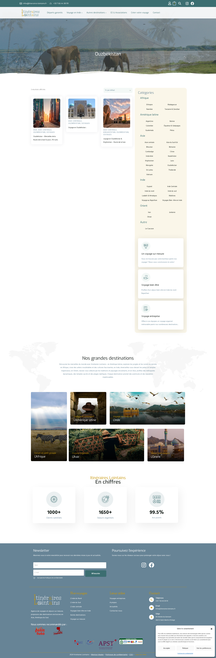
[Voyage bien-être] (145, 277)
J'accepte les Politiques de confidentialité (50, 578)
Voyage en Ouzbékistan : (77, 127)
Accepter (166, 648)
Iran (149, 212)
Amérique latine (149, 115)
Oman (149, 216)
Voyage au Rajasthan (149, 200)
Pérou (172, 130)
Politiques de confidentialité (116, 654)
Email (158, 606)
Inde (142, 180)
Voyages (50, 132)
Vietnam (149, 174)
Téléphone (159, 598)
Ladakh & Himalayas (149, 195)
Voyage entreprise (150, 316)
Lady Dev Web (140, 654)
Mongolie (149, 165)
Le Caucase (149, 228)
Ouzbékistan (39, 132)
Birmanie (172, 147)
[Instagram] (187, 3)
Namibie (149, 109)
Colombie (149, 125)
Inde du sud (172, 191)
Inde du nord (149, 191)
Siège (158, 614)
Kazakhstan (172, 156)
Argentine (149, 121)
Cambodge (149, 151)
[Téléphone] (151, 599)
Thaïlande (172, 170)
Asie (35, 130)
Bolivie (172, 121)
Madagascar (172, 104)
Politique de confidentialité (185, 653)
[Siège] (151, 617)
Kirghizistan (109, 132)
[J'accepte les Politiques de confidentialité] (34, 578)
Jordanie (172, 212)
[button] (211, 629)
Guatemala (149, 130)
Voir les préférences (204, 648)
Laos (172, 160)
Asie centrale (45, 130)
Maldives (172, 195)
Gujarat (149, 186)
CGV (131, 654)
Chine (172, 151)
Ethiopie (149, 104)
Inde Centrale (172, 186)
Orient (143, 206)
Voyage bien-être (150, 285)
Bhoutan (149, 147)
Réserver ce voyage (48, 123)
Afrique (144, 98)
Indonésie (149, 156)
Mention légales (97, 654)
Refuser (185, 648)
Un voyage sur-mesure (152, 254)
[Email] (151, 607)
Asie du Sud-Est (172, 142)
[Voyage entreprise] (145, 308)
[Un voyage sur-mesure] (145, 246)
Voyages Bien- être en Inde (172, 200)
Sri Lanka (149, 170)
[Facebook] (192, 3)
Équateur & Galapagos (172, 125)
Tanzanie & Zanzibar (172, 109)
